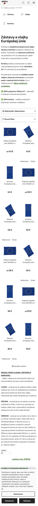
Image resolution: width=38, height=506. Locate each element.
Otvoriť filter (10, 119)
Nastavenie (18, 494)
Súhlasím (27, 501)
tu (2, 489)
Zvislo (33, 161)
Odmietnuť (9, 501)
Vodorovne (24, 161)
